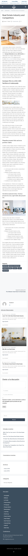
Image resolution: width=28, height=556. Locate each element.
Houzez (15, 268)
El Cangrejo (6, 504)
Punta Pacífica (7, 502)
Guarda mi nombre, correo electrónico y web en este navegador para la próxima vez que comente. (13, 401)
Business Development (14, 265)
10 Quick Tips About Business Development (13, 438)
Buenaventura (7, 509)
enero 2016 (7, 471)
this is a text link (10, 59)
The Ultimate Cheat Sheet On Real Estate (12, 364)
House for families (7, 268)
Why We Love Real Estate (8, 349)
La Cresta (6, 500)
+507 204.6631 (4, 1)
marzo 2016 (7, 468)
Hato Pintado (7, 518)
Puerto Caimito (7, 516)
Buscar (14, 419)
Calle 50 (6, 525)
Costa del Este (7, 523)
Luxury (19, 268)
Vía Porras (6, 514)
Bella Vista (6, 527)
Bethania (6, 497)
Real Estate (5, 270)
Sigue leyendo (5, 321)
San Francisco (7, 520)
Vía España (6, 495)
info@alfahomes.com (4, 3)
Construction (7, 10)
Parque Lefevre (7, 507)
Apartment (5, 265)
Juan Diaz (6, 511)
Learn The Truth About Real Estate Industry (13, 316)
